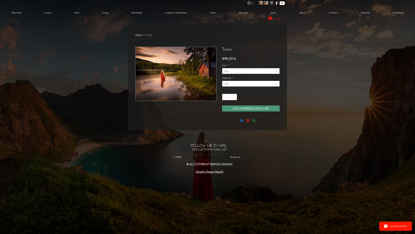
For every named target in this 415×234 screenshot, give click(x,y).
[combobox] (251, 71)
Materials (227, 78)
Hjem (138, 35)
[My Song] (282, 3)
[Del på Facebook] (242, 121)
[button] (251, 2)
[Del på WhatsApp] (254, 121)
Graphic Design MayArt (209, 172)
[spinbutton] (229, 97)
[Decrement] (225, 97)
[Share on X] (260, 121)
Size (225, 65)
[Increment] (234, 97)
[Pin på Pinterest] (248, 121)
